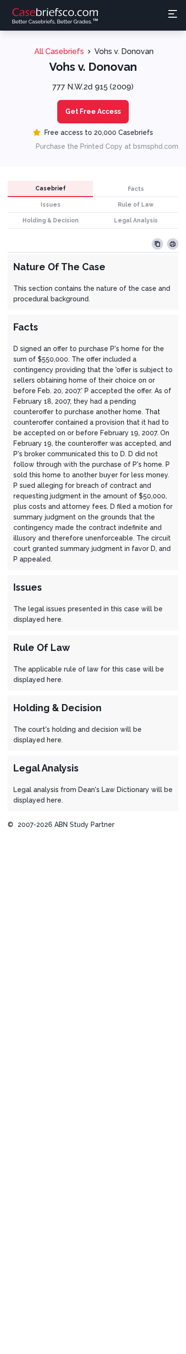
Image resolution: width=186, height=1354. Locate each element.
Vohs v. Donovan (124, 51)
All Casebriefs (59, 51)
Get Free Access (93, 111)
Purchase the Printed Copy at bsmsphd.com (107, 146)
